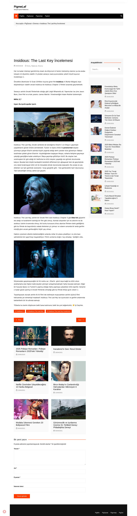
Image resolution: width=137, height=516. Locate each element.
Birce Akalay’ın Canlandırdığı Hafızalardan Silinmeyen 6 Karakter (66, 386)
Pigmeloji (39, 16)
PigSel (47, 16)
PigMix (21, 16)
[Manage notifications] (4, 511)
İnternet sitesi (18, 486)
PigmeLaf (20, 6)
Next (79, 320)
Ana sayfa (19, 23)
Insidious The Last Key (36, 311)
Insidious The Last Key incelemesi (59, 311)
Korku (28, 66)
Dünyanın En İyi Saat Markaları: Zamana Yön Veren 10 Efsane (112, 118)
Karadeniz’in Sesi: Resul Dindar (67, 349)
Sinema (36, 23)
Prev (19, 320)
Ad (15, 468)
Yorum (16, 449)
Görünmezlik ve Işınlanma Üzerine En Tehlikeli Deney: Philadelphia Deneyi (65, 425)
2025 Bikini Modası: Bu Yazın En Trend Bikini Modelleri (113, 147)
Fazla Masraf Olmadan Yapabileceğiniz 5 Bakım (113, 198)
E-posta (17, 477)
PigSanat (30, 16)
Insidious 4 (20, 311)
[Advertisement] (68, 41)
